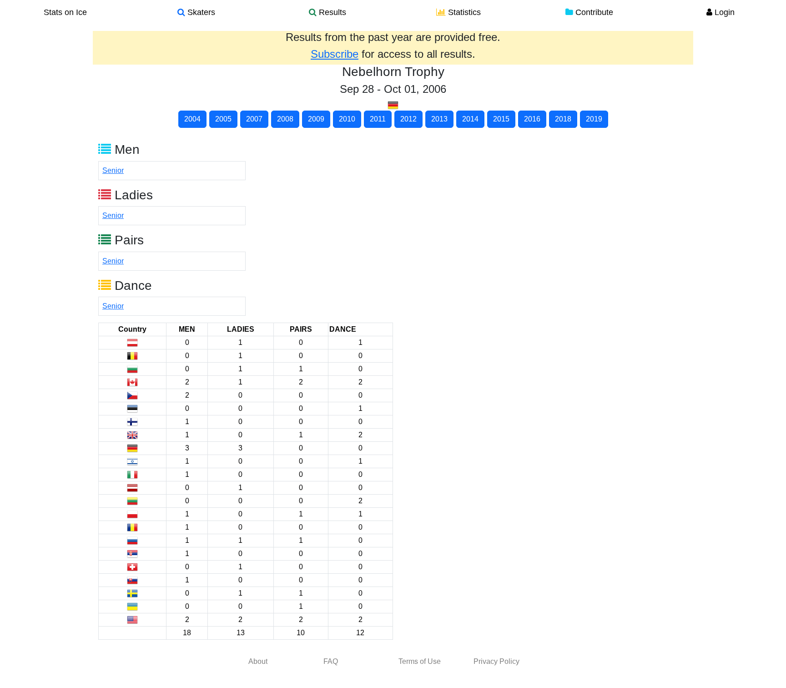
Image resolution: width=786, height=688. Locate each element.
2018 (563, 119)
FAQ (330, 661)
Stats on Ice (65, 12)
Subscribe (334, 54)
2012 (408, 119)
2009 (316, 119)
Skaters (200, 12)
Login (723, 12)
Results (331, 12)
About (257, 661)
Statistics (463, 12)
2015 (501, 119)
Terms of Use (419, 661)
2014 (470, 119)
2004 (192, 119)
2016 (532, 119)
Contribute (593, 12)
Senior (113, 170)
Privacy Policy (496, 661)
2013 (439, 119)
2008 (285, 119)
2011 (378, 119)
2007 (254, 119)
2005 (223, 119)
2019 (594, 119)
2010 (347, 119)
